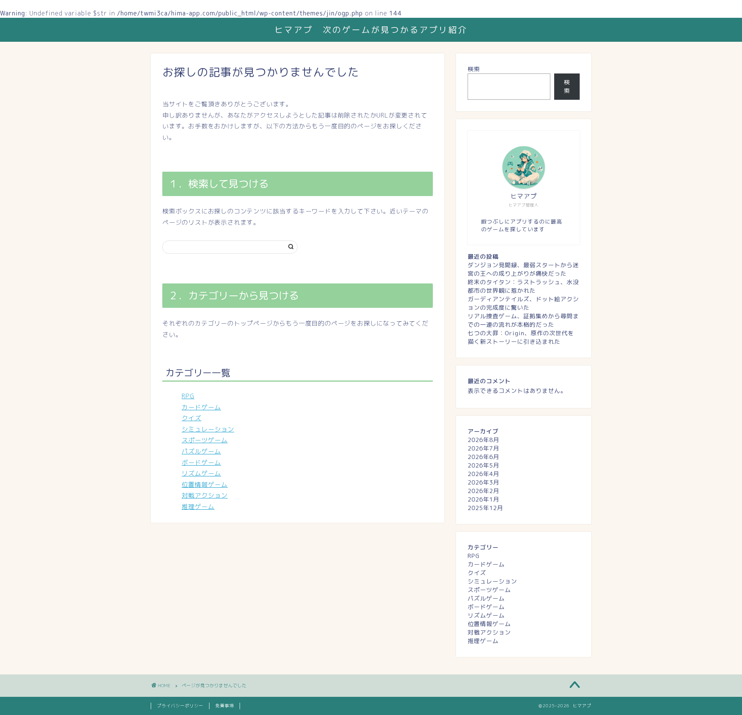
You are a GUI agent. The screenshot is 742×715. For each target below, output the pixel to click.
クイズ (191, 418)
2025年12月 (485, 508)
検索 (474, 69)
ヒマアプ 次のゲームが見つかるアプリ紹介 (371, 29)
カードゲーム (201, 407)
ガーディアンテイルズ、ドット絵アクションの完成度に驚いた (523, 303)
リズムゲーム (201, 473)
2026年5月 (483, 465)
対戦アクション (205, 495)
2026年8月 (483, 440)
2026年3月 (483, 482)
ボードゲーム (201, 462)
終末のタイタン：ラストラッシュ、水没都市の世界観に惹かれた (523, 286)
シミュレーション (208, 429)
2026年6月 (483, 457)
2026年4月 (483, 474)
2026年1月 (483, 499)
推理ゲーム (198, 506)
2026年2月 (483, 491)
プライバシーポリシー (180, 706)
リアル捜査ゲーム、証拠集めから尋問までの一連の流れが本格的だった (523, 320)
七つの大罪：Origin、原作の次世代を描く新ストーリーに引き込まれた (521, 337)
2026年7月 (483, 448)
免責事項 (224, 706)
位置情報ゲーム (205, 484)
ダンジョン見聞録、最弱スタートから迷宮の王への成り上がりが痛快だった (523, 269)
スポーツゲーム (205, 440)
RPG (188, 396)
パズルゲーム (201, 451)
